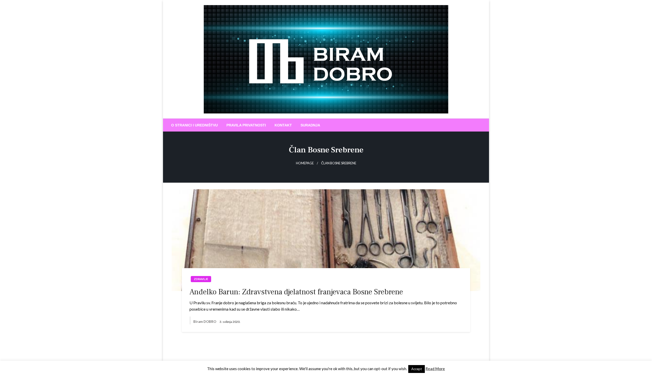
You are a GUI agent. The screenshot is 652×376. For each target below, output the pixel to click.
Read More (435, 368)
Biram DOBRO (205, 322)
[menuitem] (194, 125)
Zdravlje (201, 279)
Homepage (305, 163)
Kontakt (283, 125)
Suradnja (310, 125)
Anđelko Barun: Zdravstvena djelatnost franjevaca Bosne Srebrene (296, 292)
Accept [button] (416, 369)
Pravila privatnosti (246, 125)
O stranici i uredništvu (194, 125)
